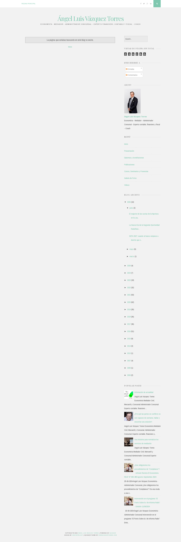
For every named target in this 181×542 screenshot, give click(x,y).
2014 (129, 346)
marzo (132, 256)
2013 (129, 353)
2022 (129, 287)
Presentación (129, 151)
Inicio (70, 46)
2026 (129, 202)
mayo (132, 249)
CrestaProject (77, 535)
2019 (129, 309)
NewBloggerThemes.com (108, 535)
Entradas (130, 69)
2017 (129, 324)
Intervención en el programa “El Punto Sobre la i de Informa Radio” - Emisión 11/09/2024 (147, 502)
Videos (126, 185)
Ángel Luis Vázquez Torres (91, 18)
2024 (129, 272)
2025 (129, 265)
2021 (129, 294)
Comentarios (132, 75)
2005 (129, 368)
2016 (129, 331)
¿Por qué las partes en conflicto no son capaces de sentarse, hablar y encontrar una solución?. (147, 418)
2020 (129, 302)
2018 (129, 316)
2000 (129, 375)
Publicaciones (129, 164)
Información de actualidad (143, 392)
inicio (126, 144)
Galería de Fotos (130, 178)
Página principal (29, 4)
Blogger (113, 533)
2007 (129, 360)
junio (131, 208)
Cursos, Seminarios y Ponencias (136, 171)
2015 (129, 338)
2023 (129, 280)
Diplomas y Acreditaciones (134, 157)
